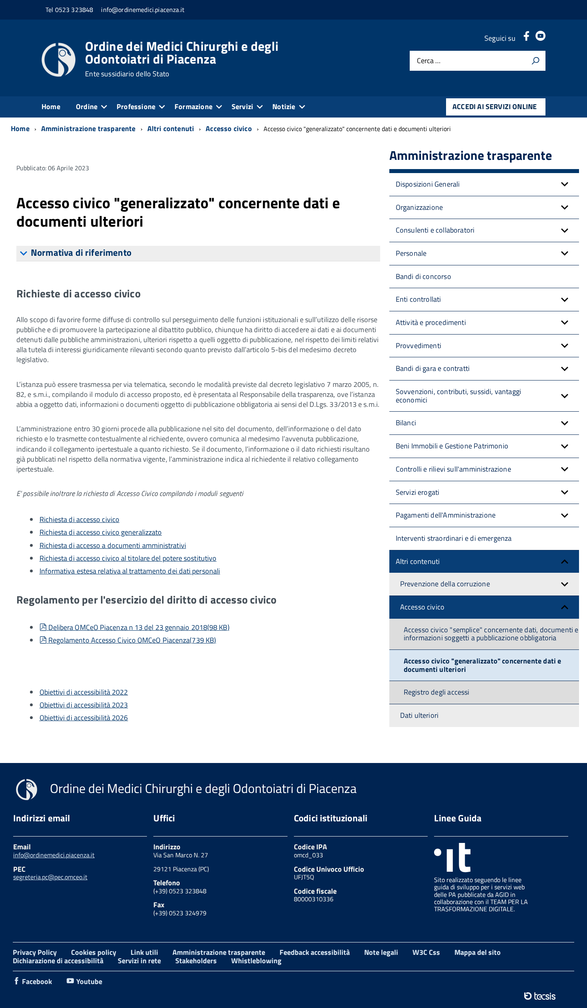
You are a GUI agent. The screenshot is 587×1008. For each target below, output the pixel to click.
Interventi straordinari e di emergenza (454, 538)
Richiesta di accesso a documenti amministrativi (113, 545)
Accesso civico (422, 607)
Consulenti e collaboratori (435, 230)
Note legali (381, 952)
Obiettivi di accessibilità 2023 (84, 704)
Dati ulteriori (419, 715)
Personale (411, 253)
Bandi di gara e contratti (433, 368)
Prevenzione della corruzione (445, 583)
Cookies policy (93, 952)
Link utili (144, 952)
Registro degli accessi (437, 692)
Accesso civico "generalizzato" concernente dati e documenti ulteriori (482, 665)
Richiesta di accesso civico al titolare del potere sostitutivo (128, 558)
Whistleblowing (256, 960)
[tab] (198, 253)
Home (51, 106)
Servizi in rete (139, 960)
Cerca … (428, 61)
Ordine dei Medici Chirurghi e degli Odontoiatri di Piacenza (181, 59)
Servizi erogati (418, 492)
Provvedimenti (418, 345)
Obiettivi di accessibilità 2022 (84, 692)
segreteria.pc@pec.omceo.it (50, 877)
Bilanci (406, 422)
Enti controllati (418, 299)
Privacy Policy (35, 952)
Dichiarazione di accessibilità (58, 960)
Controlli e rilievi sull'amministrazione (453, 469)
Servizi (242, 106)
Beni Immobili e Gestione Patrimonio (452, 445)
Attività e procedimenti (431, 322)
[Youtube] (540, 38)
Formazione (193, 106)
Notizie (283, 106)
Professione (136, 106)
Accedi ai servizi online (494, 106)
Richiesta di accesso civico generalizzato (101, 532)
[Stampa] (535, 61)
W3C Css (426, 952)
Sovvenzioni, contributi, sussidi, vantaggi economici (459, 395)
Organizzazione (419, 207)
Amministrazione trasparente (219, 952)
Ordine (86, 106)
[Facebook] (526, 38)
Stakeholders (196, 960)
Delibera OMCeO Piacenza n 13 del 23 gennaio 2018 (139, 627)
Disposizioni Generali (428, 184)
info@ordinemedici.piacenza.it (54, 855)
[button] (564, 184)
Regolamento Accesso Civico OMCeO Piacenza (132, 640)
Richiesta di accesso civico (79, 519)
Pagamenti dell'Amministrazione (446, 515)
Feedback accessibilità (315, 952)
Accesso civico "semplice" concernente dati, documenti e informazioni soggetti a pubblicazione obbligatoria (491, 633)
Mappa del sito (477, 952)
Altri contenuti (418, 561)
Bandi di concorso (423, 276)
